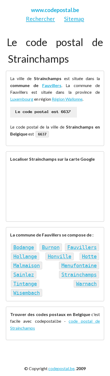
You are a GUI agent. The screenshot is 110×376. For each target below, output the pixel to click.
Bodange (23, 247)
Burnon (51, 247)
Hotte (89, 256)
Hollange (25, 256)
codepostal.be (61, 368)
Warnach (86, 284)
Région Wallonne (67, 98)
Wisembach (26, 293)
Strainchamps (79, 274)
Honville (59, 256)
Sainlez (23, 274)
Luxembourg (21, 98)
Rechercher (40, 18)
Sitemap (74, 18)
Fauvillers (51, 85)
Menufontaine (79, 265)
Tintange (25, 284)
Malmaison (26, 265)
